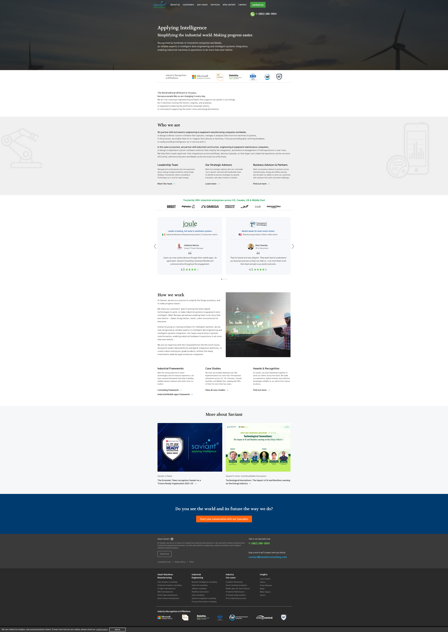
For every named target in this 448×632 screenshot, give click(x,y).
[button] (221, 279)
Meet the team (165, 184)
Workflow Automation (200, 592)
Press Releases (266, 585)
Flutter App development (168, 595)
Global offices (180, 562)
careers (242, 5)
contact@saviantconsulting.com (267, 557)
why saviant (229, 5)
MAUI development (165, 592)
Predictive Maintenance (235, 592)
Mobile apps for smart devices (238, 588)
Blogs (262, 589)
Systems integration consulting (204, 598)
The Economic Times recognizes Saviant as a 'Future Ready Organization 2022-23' (179, 482)
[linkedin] (172, 539)
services (215, 5)
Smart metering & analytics (236, 585)
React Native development (168, 598)
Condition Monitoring (234, 582)
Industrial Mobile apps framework (174, 394)
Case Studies (265, 579)
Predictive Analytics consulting (170, 585)
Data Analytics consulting (167, 582)
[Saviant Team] (212, 183)
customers (188, 5)
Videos (262, 582)
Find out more (260, 184)
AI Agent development (167, 588)
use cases (202, 5)
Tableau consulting (199, 588)
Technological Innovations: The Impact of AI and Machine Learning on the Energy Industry (258, 482)
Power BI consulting (199, 585)
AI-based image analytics (236, 595)
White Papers (265, 592)
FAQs (191, 562)
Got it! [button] (117, 629)
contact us (257, 4)
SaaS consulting (198, 595)
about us (175, 5)
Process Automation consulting (204, 602)
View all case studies (215, 390)
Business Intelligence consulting (204, 582)
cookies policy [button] (102, 629)
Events (262, 595)
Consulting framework (168, 390)
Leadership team (164, 562)
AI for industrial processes (236, 598)
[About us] (165, 554)
